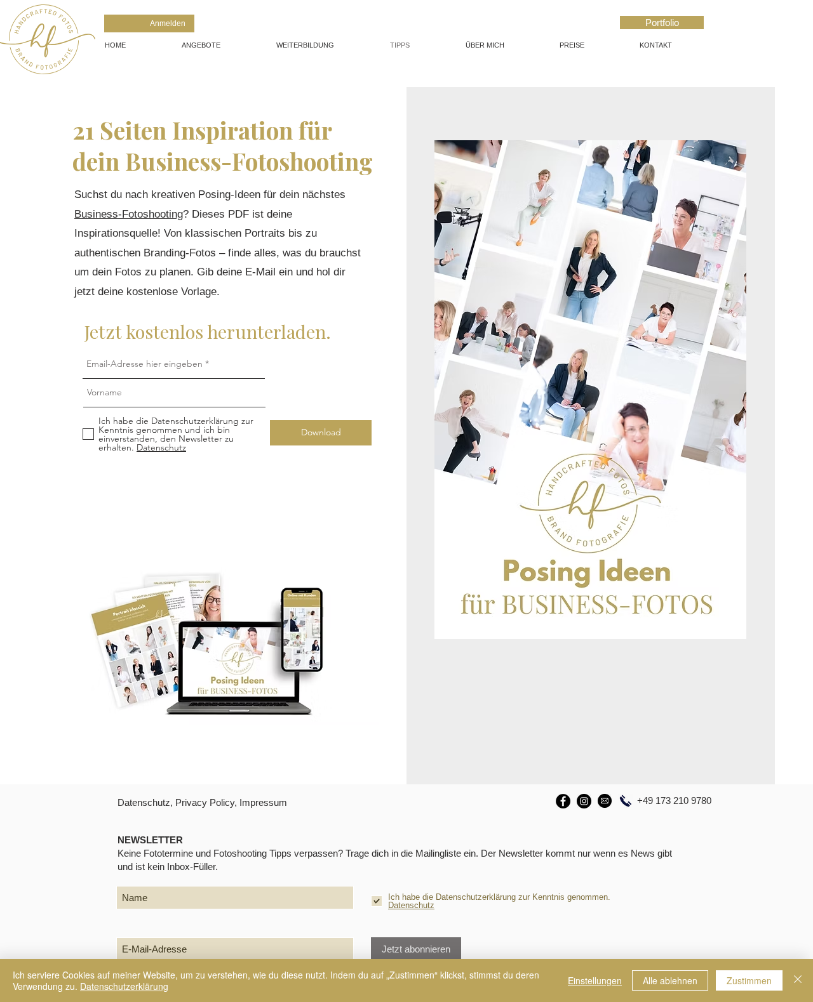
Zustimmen (749, 980)
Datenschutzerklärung (124, 986)
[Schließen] (797, 980)
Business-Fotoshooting (128, 214)
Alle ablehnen (670, 980)
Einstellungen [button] (595, 980)
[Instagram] (584, 801)
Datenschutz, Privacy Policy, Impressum (202, 802)
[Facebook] (563, 801)
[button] (219, 45)
